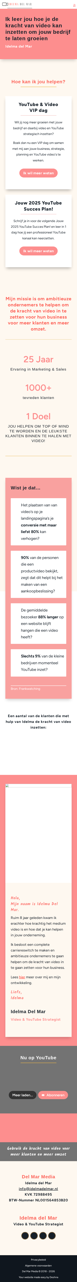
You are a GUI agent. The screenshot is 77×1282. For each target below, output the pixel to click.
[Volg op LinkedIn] (52, 1235)
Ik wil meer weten (38, 173)
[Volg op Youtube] (25, 1235)
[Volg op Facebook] (34, 1235)
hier (22, 977)
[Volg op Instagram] (43, 1235)
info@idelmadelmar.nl (38, 1189)
